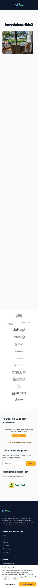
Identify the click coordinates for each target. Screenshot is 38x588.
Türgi (4, 535)
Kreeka (5, 539)
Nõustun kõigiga (27, 584)
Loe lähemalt (16, 579)
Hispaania (5, 552)
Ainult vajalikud (10, 584)
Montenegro (6, 549)
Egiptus (5, 542)
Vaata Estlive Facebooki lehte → (19, 442)
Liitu (30, 463)
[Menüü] (34, 5)
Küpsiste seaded (19, 436)
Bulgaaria (5, 545)
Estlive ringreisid (8, 564)
